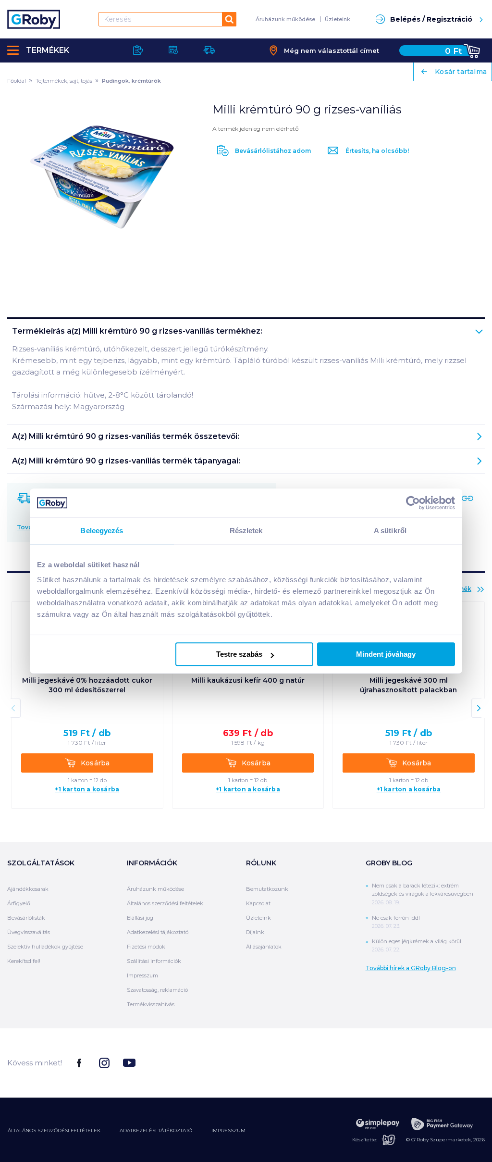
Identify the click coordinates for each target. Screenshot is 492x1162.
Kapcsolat (258, 903)
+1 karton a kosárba (87, 789)
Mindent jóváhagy (386, 654)
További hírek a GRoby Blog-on (411, 968)
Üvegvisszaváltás (28, 932)
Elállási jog (140, 917)
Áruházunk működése (285, 19)
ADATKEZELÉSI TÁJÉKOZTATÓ (156, 1130)
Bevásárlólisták (26, 917)
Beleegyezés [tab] (101, 530)
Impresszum (142, 975)
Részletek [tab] (246, 530)
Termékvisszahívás (150, 1004)
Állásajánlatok (264, 946)
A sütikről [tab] (390, 530)
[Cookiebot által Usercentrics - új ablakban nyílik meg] (413, 503)
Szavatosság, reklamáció (157, 990)
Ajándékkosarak (28, 889)
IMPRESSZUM (228, 1130)
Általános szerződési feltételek (165, 903)
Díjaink (255, 932)
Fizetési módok (146, 946)
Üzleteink (337, 19)
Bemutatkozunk (267, 889)
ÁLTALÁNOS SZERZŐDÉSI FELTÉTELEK (54, 1130)
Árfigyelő (18, 903)
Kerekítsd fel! (23, 961)
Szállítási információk (154, 961)
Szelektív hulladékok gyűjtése (45, 946)
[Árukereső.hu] (449, 1062)
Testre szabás (239, 654)
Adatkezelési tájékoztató (157, 932)
